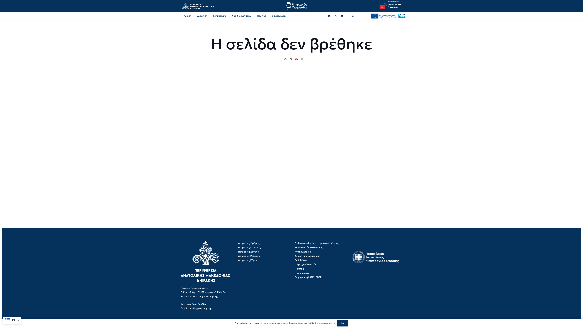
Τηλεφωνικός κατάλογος (308, 247)
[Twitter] (335, 16)
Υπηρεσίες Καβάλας (249, 247)
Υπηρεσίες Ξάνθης (248, 251)
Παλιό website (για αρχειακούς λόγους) (317, 243)
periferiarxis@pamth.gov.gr (203, 296)
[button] (353, 16)
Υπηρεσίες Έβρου (247, 260)
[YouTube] (342, 16)
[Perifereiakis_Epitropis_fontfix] (389, 6)
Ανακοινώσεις (303, 251)
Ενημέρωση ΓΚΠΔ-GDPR (308, 277)
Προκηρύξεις (302, 273)
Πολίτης (299, 268)
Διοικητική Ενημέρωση (307, 256)
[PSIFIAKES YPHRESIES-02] (297, 6)
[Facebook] (329, 16)
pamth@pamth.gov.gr (200, 308)
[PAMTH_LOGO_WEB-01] (198, 6)
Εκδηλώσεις (301, 260)
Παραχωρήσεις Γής (305, 264)
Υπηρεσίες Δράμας (249, 243)
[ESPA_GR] (388, 16)
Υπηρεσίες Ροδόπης (249, 256)
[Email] (302, 59)
